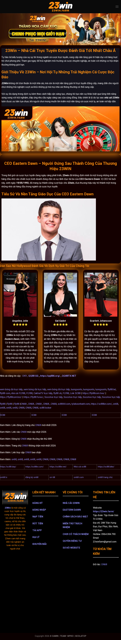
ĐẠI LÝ (35, 537)
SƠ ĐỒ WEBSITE (71, 547)
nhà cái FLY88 (18, 393)
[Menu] (117, 6)
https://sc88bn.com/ (101, 403)
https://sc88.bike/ (106, 466)
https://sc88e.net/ (58, 466)
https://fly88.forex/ (33, 397)
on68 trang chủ (105, 477)
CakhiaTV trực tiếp (43, 393)
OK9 (24, 375)
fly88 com (5, 393)
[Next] (114, 29)
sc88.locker (45, 407)
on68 (115, 403)
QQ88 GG (33, 375)
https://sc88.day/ (8, 466)
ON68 (24, 403)
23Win (8, 508)
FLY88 (29, 393)
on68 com (79, 477)
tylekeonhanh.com (80, 403)
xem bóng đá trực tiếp (11, 389)
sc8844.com (64, 403)
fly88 (2, 403)
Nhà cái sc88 (80, 466)
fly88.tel (112, 389)
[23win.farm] (60, 6)
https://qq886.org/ (50, 375)
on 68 (52, 477)
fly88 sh (57, 393)
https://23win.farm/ (103, 511)
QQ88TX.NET (69, 375)
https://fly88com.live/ (93, 393)
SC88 (2, 415)
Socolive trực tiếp (53, 397)
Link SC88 (75, 393)
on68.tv (3, 477)
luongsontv (76, 389)
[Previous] (6, 29)
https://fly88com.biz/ (11, 397)
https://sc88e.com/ (34, 466)
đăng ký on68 (31, 477)
